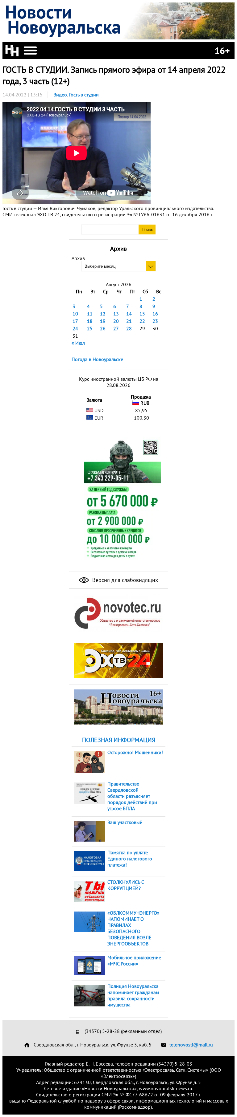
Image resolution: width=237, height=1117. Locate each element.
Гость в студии (84, 94)
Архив (78, 258)
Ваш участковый (125, 822)
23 (155, 321)
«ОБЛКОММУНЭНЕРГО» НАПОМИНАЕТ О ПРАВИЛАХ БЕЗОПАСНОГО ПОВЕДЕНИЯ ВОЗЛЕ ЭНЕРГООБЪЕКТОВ (133, 928)
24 (75, 328)
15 (142, 314)
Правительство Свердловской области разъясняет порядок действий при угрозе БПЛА (132, 796)
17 (75, 321)
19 (103, 321)
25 (90, 328)
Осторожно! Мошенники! (135, 752)
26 (103, 328)
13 (116, 314)
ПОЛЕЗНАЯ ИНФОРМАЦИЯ (118, 740)
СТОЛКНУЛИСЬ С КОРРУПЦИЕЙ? (125, 885)
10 (75, 314)
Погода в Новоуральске (97, 359)
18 (90, 321)
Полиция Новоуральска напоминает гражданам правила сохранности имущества (133, 995)
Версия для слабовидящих (124, 579)
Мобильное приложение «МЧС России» (134, 960)
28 (129, 328)
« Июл (78, 343)
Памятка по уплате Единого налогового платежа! (129, 858)
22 (142, 321)
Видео (60, 94)
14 (129, 314)
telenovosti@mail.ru (191, 1045)
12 (103, 314)
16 (155, 314)
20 (116, 321)
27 (116, 328)
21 (129, 321)
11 (90, 314)
